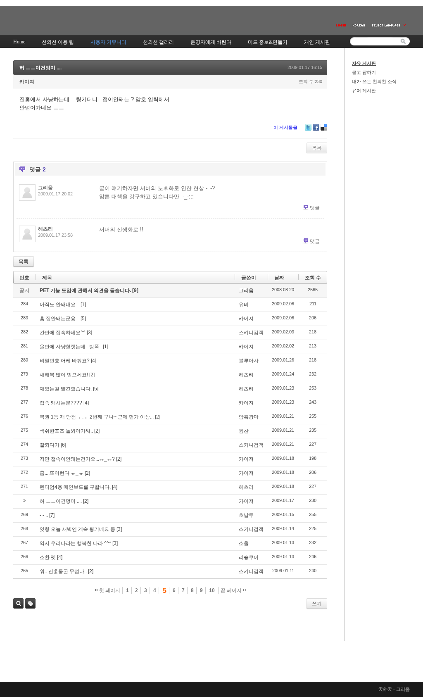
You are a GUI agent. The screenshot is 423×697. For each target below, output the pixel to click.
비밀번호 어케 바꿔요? (65, 361)
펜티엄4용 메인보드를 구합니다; (75, 487)
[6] (63, 445)
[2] (92, 375)
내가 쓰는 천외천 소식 (374, 81)
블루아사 (249, 361)
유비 (244, 304)
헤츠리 (45, 229)
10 (212, 590)
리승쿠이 (249, 557)
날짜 (279, 278)
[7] (52, 515)
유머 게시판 (364, 90)
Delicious (324, 127)
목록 (317, 148)
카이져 (26, 82)
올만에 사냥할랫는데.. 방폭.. (71, 347)
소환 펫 (48, 557)
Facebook (316, 127)
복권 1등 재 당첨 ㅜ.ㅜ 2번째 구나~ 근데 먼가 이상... (97, 417)
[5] (83, 318)
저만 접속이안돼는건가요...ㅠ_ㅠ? (77, 459)
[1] (83, 304)
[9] (135, 290)
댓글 (315, 208)
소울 (244, 543)
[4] (93, 361)
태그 (30, 603)
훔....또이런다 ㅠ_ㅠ (61, 473)
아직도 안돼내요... (59, 304)
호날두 (246, 515)
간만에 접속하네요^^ (63, 332)
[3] (89, 332)
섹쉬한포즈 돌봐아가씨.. (66, 431)
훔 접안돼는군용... (59, 318)
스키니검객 (251, 332)
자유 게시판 (364, 63)
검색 (18, 603)
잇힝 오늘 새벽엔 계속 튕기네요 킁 (77, 529)
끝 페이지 (232, 590)
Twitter (308, 127)
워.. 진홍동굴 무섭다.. (63, 571)
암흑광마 (249, 417)
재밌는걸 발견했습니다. (66, 389)
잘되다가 (49, 445)
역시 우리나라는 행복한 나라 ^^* (75, 543)
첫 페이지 (109, 590)
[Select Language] (389, 25)
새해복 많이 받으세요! (64, 375)
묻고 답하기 (364, 72)
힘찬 (244, 431)
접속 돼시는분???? (61, 403)
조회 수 (313, 278)
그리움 (45, 187)
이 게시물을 (285, 127)
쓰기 (317, 604)
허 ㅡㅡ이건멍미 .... (40, 68)
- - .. (44, 515)
